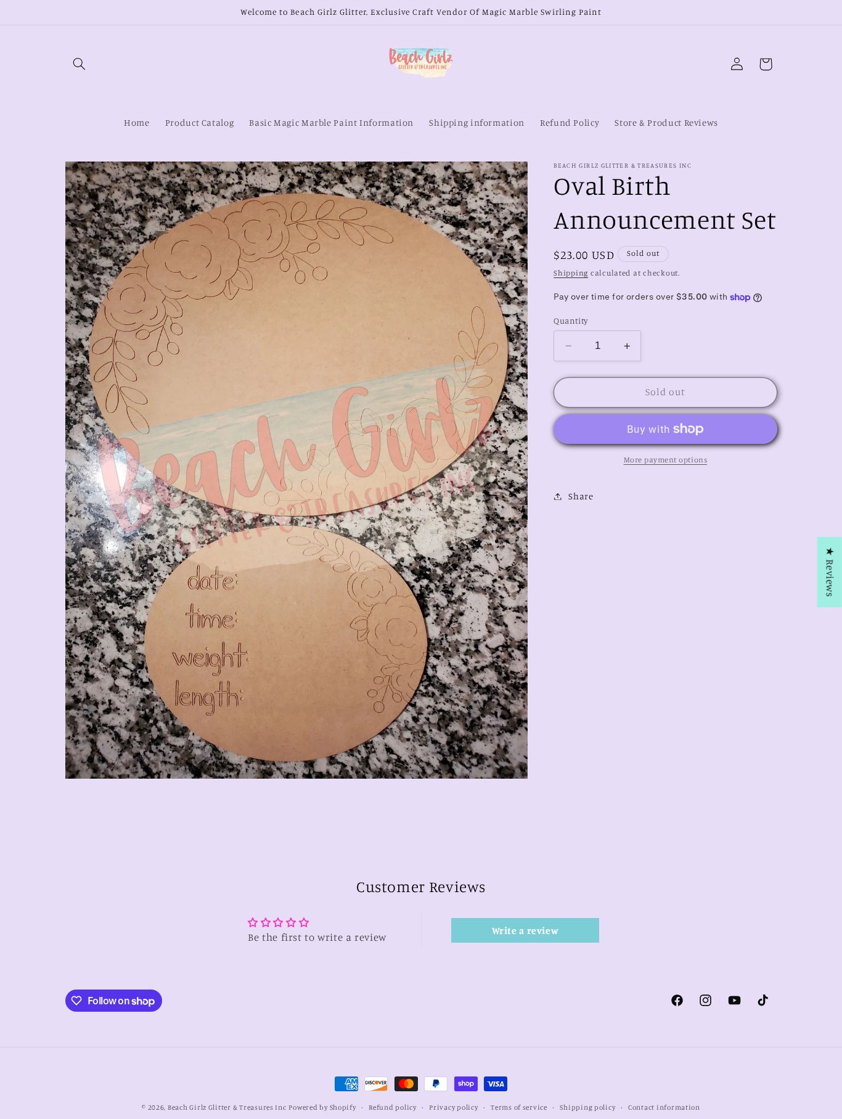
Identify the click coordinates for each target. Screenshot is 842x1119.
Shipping (571, 273)
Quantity (570, 321)
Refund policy (393, 1107)
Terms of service (519, 1107)
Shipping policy (587, 1107)
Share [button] (580, 496)
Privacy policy (453, 1107)
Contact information (664, 1107)
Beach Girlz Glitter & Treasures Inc (227, 1107)
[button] (79, 64)
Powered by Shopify (322, 1107)
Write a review (525, 930)
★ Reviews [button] (830, 571)
